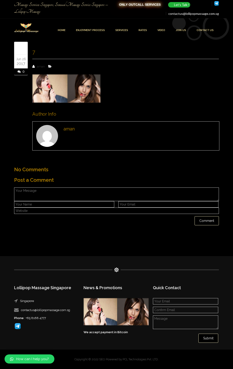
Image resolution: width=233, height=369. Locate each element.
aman (41, 66)
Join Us (181, 30)
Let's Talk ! (181, 5)
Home (62, 30)
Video (161, 30)
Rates (143, 30)
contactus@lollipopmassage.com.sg (193, 13)
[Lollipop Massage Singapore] (26, 28)
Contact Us (205, 30)
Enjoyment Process (90, 30)
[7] (21, 48)
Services (121, 30)
